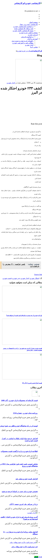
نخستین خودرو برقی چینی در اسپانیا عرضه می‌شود (20, 491)
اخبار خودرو (11, 83)
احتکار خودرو (34, 278)
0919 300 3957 (37, 7)
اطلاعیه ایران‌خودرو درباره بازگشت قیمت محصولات (19, 451)
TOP (40, 557)
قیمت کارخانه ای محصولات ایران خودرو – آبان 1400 (19, 400)
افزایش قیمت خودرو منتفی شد (27, 479)
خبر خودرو (16, 278)
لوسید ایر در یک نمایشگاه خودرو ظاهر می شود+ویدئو (19, 426)
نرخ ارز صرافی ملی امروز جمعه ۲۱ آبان (23, 504)
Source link (38, 274)
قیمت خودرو (7, 278)
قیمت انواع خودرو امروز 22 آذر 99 (32, 383)
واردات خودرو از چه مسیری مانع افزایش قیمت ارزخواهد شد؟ (24, 315)
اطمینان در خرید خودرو (29, 51)
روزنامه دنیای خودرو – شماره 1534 (25, 413)
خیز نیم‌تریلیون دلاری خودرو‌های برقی (24, 547)
